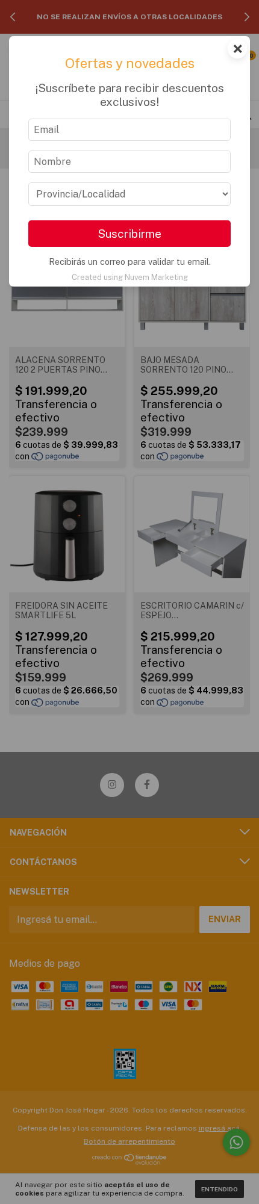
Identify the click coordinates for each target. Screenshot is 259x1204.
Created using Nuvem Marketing (130, 277)
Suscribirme (129, 233)
